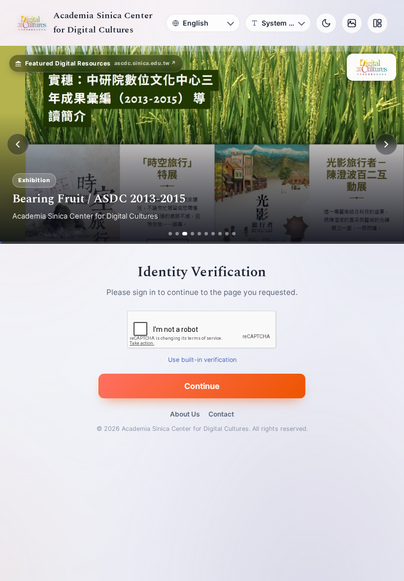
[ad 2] (174, 233)
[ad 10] (236, 233)
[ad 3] (184, 233)
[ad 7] (216, 233)
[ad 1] (167, 233)
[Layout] (377, 23)
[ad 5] (202, 233)
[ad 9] (230, 233)
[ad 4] (195, 233)
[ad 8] (223, 233)
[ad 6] (209, 233)
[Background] (351, 23)
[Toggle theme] (326, 23)
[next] (386, 144)
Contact (221, 414)
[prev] (18, 144)
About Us (185, 414)
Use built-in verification (202, 359)
